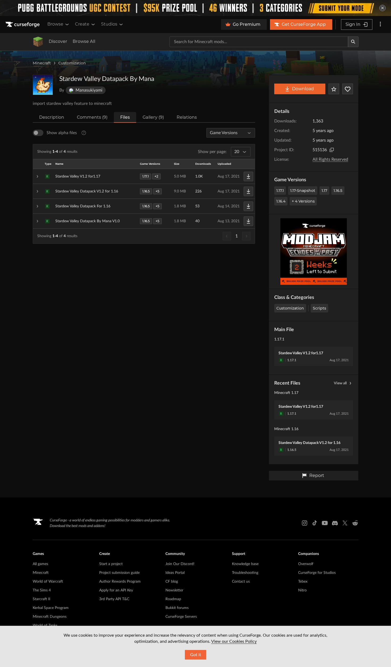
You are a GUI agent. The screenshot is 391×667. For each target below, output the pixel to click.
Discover (58, 41)
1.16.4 (280, 201)
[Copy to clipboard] (331, 150)
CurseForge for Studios (317, 573)
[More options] (380, 24)
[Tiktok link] (314, 523)
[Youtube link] (325, 523)
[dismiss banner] (382, 8)
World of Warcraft (48, 581)
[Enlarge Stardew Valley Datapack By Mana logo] (43, 85)
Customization (72, 63)
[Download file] (248, 176)
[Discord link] (335, 523)
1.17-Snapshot (302, 190)
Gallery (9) (153, 117)
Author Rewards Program (120, 581)
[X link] (345, 523)
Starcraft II (41, 599)
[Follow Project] (347, 89)
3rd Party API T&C (114, 599)
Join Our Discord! (179, 564)
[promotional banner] (195, 8)
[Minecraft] (38, 41)
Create (82, 24)
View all (340, 383)
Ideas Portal (175, 573)
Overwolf (305, 564)
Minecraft (42, 63)
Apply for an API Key (116, 590)
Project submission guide (119, 573)
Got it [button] (195, 655)
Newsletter (174, 590)
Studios (109, 24)
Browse (55, 24)
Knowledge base (245, 564)
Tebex (302, 581)
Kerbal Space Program (51, 608)
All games (40, 564)
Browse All (84, 41)
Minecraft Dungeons (49, 617)
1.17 (324, 190)
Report (316, 475)
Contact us (241, 581)
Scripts (319, 308)
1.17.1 (280, 190)
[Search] (353, 41)
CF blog (171, 581)
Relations (187, 117)
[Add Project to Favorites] (333, 89)
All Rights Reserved (330, 159)
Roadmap (173, 599)
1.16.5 (338, 190)
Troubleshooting (245, 573)
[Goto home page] (23, 24)
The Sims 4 (42, 590)
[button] (144, 176)
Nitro (302, 590)
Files (125, 117)
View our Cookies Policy (234, 641)
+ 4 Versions (303, 201)
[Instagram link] (304, 523)
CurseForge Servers (181, 617)
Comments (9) (92, 117)
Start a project (111, 564)
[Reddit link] (355, 523)
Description (51, 117)
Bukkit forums (177, 608)
